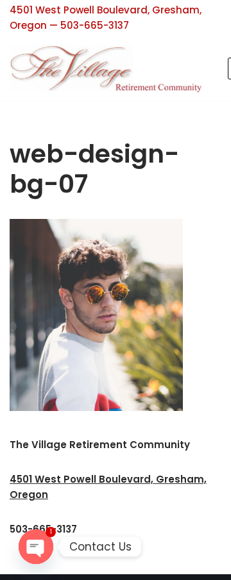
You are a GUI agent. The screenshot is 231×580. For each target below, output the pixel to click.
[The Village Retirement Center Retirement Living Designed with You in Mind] (109, 68)
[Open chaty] (36, 546)
